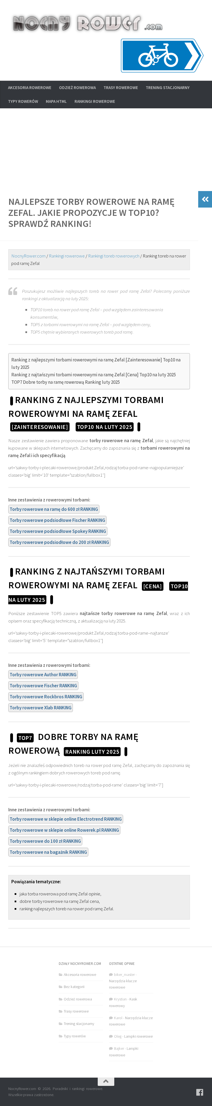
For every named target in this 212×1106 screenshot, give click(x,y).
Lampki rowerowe (138, 1036)
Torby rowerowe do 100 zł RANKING (45, 841)
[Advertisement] (106, 149)
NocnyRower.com (28, 256)
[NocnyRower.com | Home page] (87, 23)
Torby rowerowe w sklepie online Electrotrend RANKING (66, 819)
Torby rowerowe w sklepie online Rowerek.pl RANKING (64, 830)
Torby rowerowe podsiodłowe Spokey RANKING (58, 531)
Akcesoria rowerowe (29, 87)
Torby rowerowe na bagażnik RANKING (48, 852)
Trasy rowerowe (121, 87)
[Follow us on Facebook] (200, 1092)
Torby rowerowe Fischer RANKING (43, 686)
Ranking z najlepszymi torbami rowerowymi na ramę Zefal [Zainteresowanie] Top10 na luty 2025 (96, 363)
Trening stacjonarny (168, 87)
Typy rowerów (23, 101)
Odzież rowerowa (77, 87)
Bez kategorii (74, 986)
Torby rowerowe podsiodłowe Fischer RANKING (57, 520)
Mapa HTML (56, 101)
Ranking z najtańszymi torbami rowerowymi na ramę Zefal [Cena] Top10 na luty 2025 (93, 375)
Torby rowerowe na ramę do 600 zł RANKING (54, 509)
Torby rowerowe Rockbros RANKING (46, 697)
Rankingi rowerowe (95, 101)
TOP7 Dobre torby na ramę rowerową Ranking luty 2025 (65, 382)
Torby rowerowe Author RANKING (43, 675)
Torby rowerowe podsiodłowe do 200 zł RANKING (59, 542)
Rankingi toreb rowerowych (113, 256)
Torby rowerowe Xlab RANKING (40, 708)
